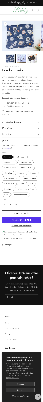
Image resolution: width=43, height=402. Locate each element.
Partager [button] (8, 245)
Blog (6, 323)
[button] (4, 10)
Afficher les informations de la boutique (20, 238)
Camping (8, 173)
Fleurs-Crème (30, 178)
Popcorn (20, 173)
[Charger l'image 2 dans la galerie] (21, 58)
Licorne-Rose (10, 168)
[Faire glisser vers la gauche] (2, 59)
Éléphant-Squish (11, 178)
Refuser (20, 390)
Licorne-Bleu (26, 168)
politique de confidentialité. (18, 376)
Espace (7, 157)
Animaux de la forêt (27, 189)
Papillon (7, 189)
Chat (6, 194)
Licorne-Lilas (25, 162)
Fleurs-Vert (9, 184)
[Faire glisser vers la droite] (40, 59)
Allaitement (10, 163)
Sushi (22, 184)
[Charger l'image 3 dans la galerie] (32, 58)
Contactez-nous (11, 339)
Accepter (20, 384)
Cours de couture (12, 328)
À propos (8, 334)
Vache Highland (22, 195)
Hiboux (34, 173)
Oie (31, 184)
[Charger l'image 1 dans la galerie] (11, 58)
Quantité (5, 200)
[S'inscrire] (35, 297)
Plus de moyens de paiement (22, 226)
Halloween (20, 157)
